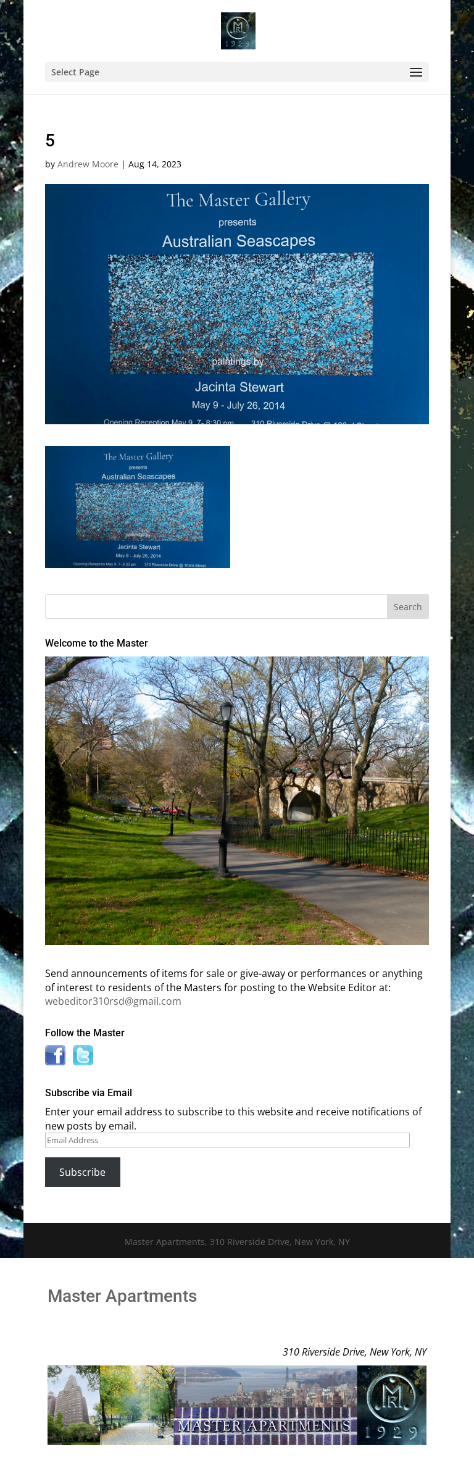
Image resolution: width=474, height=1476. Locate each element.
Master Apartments (122, 1296)
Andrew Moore (87, 164)
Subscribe (82, 1172)
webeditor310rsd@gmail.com (113, 1001)
